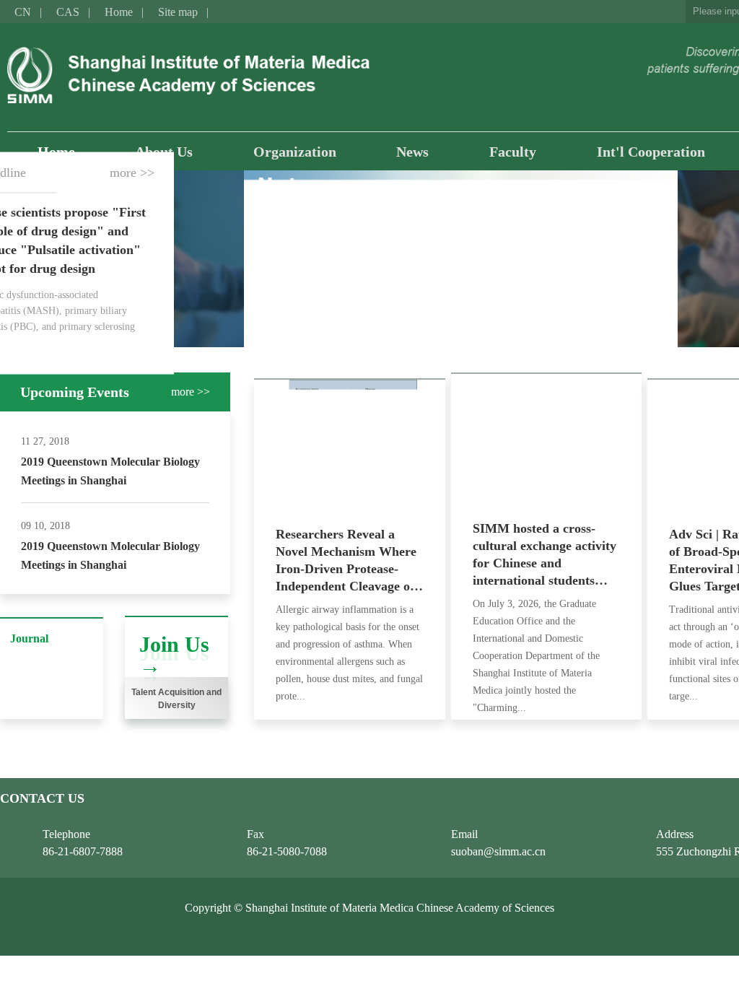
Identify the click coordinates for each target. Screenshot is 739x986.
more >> (132, 172)
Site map (178, 12)
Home (119, 12)
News (412, 152)
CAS (67, 12)
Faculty (512, 152)
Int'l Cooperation (651, 152)
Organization (294, 152)
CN (22, 12)
